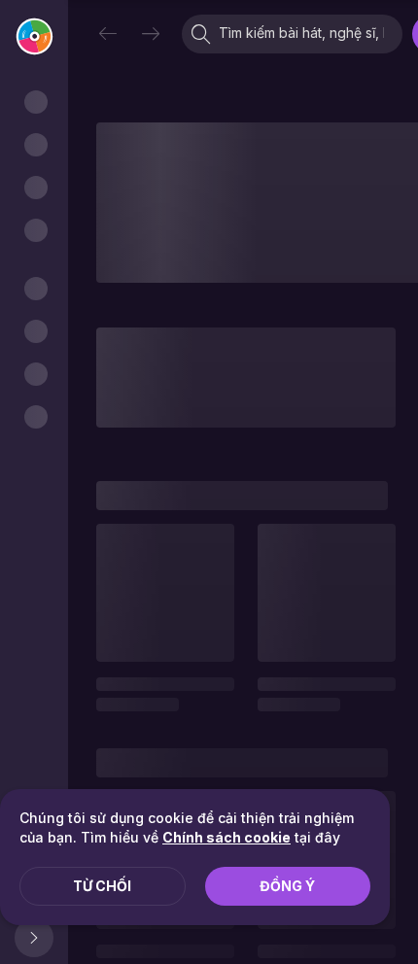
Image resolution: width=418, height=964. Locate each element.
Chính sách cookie (226, 837)
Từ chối (102, 886)
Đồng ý (287, 886)
